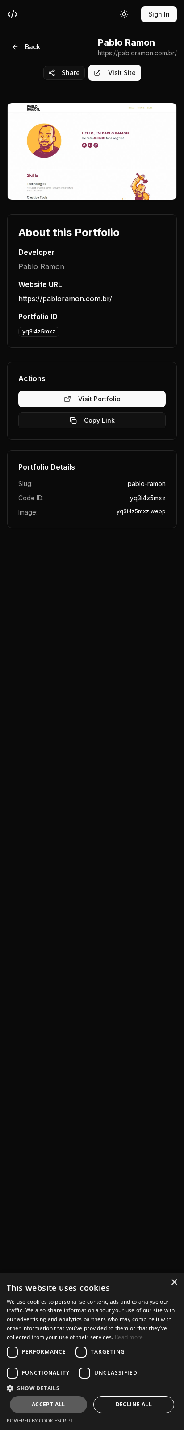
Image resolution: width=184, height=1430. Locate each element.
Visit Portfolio (99, 399)
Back (32, 46)
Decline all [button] (134, 1404)
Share (71, 72)
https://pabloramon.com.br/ (65, 298)
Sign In (159, 14)
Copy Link (99, 420)
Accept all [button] (48, 1404)
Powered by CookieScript (40, 1420)
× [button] (174, 1282)
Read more (129, 1337)
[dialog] (92, 1351)
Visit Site (122, 72)
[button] (92, 1388)
